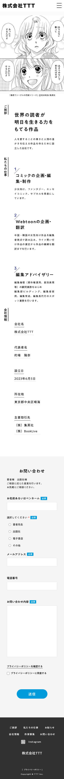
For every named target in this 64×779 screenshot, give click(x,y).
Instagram (35, 742)
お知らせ (50, 728)
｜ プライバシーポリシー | (32, 769)
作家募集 (29, 734)
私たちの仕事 (30, 728)
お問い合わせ (47, 734)
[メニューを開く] (59, 5)
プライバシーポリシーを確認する (25, 666)
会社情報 (14, 734)
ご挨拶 (13, 728)
